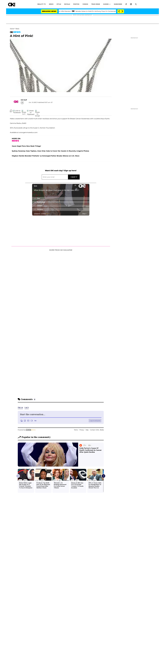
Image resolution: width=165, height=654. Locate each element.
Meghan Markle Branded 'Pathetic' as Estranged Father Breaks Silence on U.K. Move (45, 156)
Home (12, 28)
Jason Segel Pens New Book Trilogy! (26, 146)
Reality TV (41, 4)
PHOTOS (76, 4)
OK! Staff (24, 100)
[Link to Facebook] (126, 4)
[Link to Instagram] (131, 4)
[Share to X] (24, 111)
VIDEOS (85, 4)
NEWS (51, 4)
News (17, 28)
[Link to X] (135, 4)
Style (59, 4)
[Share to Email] (37, 111)
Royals (67, 4)
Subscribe (118, 4)
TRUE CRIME (95, 4)
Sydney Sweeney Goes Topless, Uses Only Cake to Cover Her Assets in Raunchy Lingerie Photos (50, 151)
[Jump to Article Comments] (11, 111)
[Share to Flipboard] (30, 111)
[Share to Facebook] (17, 111)
